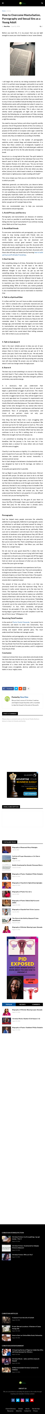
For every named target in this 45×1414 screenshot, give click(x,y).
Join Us (27, 1409)
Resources (10, 1411)
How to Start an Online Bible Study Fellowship (27, 1335)
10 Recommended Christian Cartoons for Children (25, 1369)
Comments (36, 1004)
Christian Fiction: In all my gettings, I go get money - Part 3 (26, 1238)
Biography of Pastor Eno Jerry (22, 892)
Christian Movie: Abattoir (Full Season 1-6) (26, 1018)
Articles (9, 11)
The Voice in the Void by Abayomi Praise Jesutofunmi (25, 919)
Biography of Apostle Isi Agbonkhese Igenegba (27, 883)
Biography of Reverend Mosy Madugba (24, 847)
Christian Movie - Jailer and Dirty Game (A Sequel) (25, 1360)
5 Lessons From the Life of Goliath (23, 1317)
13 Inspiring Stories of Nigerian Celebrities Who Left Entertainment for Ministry (27, 1351)
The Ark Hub (36, 1409)
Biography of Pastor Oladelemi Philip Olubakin (27, 874)
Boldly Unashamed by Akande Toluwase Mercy (27, 865)
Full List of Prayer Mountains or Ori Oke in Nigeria (26, 857)
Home (3, 11)
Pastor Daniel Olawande (21, 622)
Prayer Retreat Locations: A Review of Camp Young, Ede (26, 1327)
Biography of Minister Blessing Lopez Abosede (27, 927)
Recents (22, 1004)
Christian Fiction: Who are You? (22, 1254)
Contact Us (27, 1411)
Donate (20, 1409)
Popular (9, 1004)
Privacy (35, 1411)
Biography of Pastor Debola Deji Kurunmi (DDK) (25, 902)
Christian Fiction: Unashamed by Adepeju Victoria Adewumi (25, 1247)
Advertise (19, 1411)
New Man (24, 697)
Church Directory (11, 1409)
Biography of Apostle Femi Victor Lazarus (25, 909)
